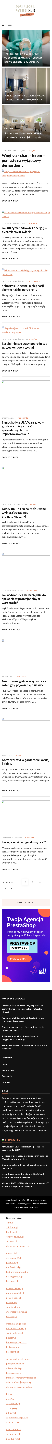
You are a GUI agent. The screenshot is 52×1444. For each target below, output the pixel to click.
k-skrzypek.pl (12, 1347)
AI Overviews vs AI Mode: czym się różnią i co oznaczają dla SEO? (23, 1148)
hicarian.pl (11, 1337)
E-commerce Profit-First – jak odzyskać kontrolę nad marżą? (24, 1166)
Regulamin (7, 1076)
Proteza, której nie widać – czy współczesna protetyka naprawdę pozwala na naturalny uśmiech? (23, 57)
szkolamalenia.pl (14, 1368)
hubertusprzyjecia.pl (16, 1342)
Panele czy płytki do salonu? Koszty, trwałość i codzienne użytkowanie (23, 1019)
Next (12, 888)
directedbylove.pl (15, 1236)
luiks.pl (9, 1394)
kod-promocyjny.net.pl (17, 1271)
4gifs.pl (10, 1222)
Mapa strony (8, 1070)
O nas (4, 1064)
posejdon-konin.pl (15, 1363)
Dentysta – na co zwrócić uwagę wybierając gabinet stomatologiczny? (24, 512)
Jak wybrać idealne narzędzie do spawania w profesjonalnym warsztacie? (24, 598)
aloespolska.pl (13, 1422)
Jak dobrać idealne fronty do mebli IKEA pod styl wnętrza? (24, 1047)
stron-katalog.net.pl (16, 1323)
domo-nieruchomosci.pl (17, 1246)
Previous (8, 882)
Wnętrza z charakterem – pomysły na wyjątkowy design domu (23, 160)
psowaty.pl (11, 1302)
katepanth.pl (12, 1351)
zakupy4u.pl (12, 1408)
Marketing (14, 1140)
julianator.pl (12, 1262)
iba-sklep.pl (11, 1316)
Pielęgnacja (35, 281)
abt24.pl (10, 1398)
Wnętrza (8, 91)
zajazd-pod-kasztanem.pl (18, 1359)
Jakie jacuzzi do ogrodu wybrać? (24, 842)
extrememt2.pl (13, 1257)
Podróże (33, 339)
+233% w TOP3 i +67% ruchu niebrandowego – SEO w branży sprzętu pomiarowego (25, 1185)
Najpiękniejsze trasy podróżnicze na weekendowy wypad (24, 345)
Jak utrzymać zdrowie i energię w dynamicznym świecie (24, 230)
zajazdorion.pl (13, 1403)
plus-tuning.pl (13, 1438)
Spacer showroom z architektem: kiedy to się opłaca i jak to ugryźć (23, 1029)
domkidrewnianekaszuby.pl (19, 1387)
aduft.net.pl (12, 1227)
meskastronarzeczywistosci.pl (21, 1377)
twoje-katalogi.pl (14, 1333)
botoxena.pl (12, 1281)
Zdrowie (8, 49)
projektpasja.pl (13, 1297)
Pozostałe (23, 418)
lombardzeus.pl (13, 1372)
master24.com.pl (14, 1288)
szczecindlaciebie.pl (16, 1328)
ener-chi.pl (11, 1253)
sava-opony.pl (13, 1434)
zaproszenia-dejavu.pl (17, 1417)
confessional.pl (13, 1267)
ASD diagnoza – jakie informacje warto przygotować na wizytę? (20, 1038)
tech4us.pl (11, 1241)
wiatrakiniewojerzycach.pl (19, 1382)
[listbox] (26, 86)
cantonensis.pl (13, 1429)
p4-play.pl (11, 1412)
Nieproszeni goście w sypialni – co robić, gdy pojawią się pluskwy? (25, 683)
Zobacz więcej (10, 201)
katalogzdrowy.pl (14, 1276)
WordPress (33, 1207)
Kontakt (6, 1082)
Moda (18, 755)
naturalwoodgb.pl (15, 1293)
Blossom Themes (39, 1203)
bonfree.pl (11, 1231)
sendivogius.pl (13, 1307)
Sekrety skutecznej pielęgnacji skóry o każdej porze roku (23, 287)
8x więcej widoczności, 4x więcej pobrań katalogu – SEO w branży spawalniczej (25, 1157)
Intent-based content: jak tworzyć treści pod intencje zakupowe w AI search (23, 1175)
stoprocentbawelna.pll (17, 1311)
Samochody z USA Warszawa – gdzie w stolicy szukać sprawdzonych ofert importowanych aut (23, 428)
